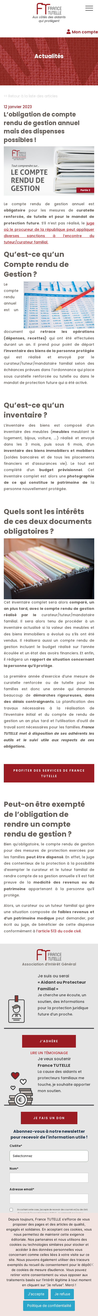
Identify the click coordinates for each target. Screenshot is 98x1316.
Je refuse (62, 1294)
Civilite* (16, 1146)
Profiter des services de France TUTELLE (49, 773)
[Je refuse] (91, 1264)
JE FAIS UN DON (49, 1118)
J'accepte (36, 1294)
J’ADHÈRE (49, 1041)
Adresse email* (22, 1189)
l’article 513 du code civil (58, 931)
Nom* (14, 1168)
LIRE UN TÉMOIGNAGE (49, 1052)
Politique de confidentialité (49, 1305)
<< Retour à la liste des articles (31, 96)
